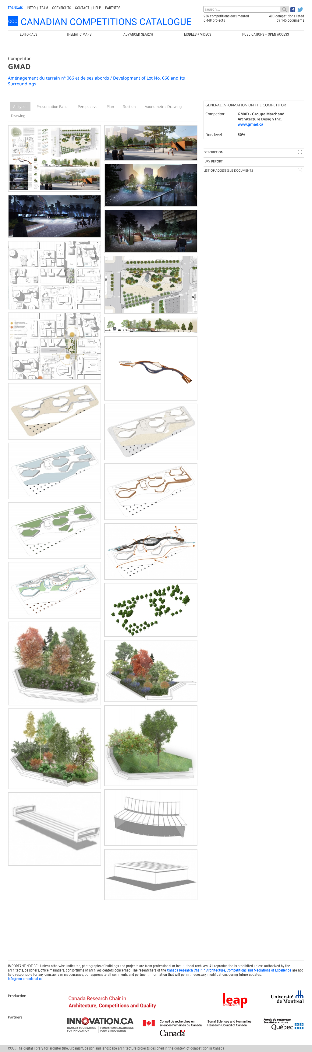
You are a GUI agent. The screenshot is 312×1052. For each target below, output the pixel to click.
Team (44, 8)
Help (97, 8)
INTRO (31, 8)
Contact (82, 8)
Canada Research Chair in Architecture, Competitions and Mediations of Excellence (229, 970)
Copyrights (61, 8)
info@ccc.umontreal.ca (25, 979)
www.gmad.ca (250, 124)
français (15, 8)
